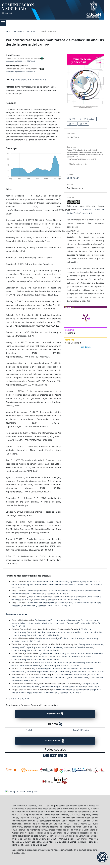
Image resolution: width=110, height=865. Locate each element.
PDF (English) (88, 119)
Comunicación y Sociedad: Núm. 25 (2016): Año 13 (56, 599)
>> (28, 698)
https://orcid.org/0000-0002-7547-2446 (20, 61)
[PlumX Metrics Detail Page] (85, 317)
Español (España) (81, 730)
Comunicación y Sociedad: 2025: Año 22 (50, 593)
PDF (73, 119)
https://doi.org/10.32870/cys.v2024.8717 (30, 79)
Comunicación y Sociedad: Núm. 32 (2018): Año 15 (35, 659)
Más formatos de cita (78, 164)
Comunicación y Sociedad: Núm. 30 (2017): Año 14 (35, 635)
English (29, 730)
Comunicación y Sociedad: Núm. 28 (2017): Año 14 (46, 605)
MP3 (84, 123)
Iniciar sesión (53, 713)
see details (86, 346)
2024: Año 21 (31, 31)
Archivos (18, 31)
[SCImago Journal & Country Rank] (22, 791)
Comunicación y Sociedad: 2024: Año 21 (81, 686)
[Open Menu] (3, 23)
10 (23, 698)
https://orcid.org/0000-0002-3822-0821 (20, 72)
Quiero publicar (53, 740)
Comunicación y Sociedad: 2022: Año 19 (60, 665)
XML (73, 123)
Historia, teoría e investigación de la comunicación (58, 638)
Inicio (8, 31)
